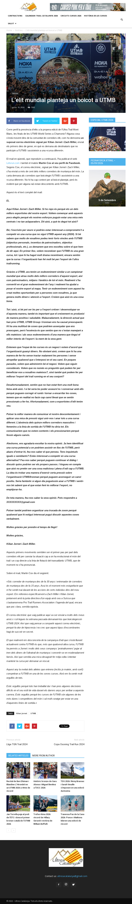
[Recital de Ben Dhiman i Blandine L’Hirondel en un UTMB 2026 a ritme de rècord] (18, 770)
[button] (122, 20)
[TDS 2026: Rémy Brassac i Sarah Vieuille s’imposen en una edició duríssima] (72, 770)
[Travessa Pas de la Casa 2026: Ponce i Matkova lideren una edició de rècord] (72, 803)
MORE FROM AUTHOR (43, 755)
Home (9, 30)
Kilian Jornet (21, 713)
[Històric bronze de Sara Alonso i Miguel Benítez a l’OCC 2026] (45, 770)
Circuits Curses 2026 (71, 15)
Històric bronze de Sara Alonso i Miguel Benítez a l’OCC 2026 (45, 784)
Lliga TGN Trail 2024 (16, 744)
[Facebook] (58, 884)
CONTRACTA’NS (15, 15)
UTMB (33, 713)
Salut (11, 23)
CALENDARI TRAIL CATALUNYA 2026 (41, 15)
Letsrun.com (13, 163)
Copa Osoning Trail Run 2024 (69, 744)
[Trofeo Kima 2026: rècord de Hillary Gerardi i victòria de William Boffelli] (45, 803)
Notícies (19, 30)
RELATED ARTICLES (18, 755)
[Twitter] (73, 884)
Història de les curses (95, 15)
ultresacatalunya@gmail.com (72, 876)
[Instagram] (66, 884)
